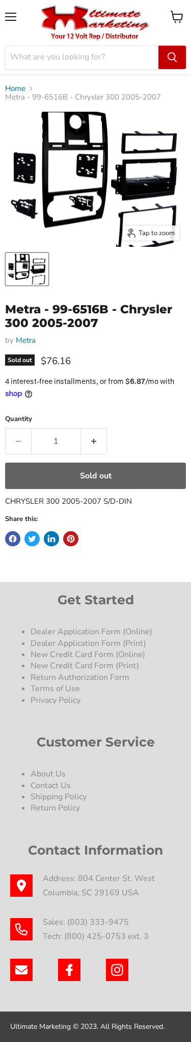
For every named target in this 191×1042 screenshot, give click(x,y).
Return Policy (55, 807)
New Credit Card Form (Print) (85, 665)
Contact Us (51, 785)
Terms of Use (56, 688)
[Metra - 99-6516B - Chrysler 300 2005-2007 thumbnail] (27, 269)
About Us (48, 773)
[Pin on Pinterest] (70, 538)
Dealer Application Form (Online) (91, 631)
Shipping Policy (59, 796)
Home (15, 88)
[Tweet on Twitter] (32, 538)
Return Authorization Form (80, 677)
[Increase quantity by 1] (94, 441)
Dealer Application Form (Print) (88, 643)
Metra (26, 340)
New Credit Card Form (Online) (88, 654)
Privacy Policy (57, 700)
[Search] (172, 57)
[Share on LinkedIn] (51, 538)
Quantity (18, 419)
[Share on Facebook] (12, 538)
